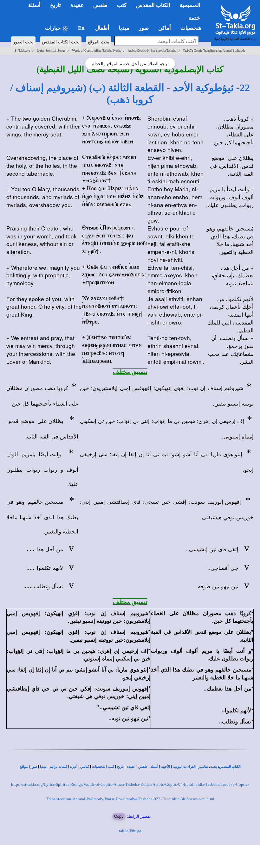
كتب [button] (122, 5)
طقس (142, 766)
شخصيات (98, 766)
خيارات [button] (53, 28)
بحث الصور (23, 41)
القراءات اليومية (184, 766)
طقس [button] (100, 5)
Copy (119, 816)
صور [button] (144, 28)
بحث (213, 766)
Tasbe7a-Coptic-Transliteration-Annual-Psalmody (214, 50)
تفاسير (203, 766)
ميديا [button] (124, 28)
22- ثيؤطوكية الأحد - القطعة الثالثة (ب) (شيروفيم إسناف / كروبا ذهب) (130, 93)
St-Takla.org (22, 50)
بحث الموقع (98, 41)
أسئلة (154, 766)
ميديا (43, 766)
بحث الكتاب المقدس (61, 41)
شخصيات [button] (192, 28)
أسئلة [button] (34, 5)
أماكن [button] (164, 28)
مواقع (24, 766)
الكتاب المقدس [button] (153, 5)
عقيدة (131, 766)
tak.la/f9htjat (130, 831)
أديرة (73, 766)
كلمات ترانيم (58, 766)
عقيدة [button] (77, 5)
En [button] (82, 28)
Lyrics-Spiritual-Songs (51, 50)
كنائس (84, 766)
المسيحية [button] (190, 5)
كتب (111, 766)
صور (34, 766)
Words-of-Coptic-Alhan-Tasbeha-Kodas (96, 50)
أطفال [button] (102, 28)
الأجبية (165, 766)
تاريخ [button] (55, 5)
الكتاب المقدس (230, 766)
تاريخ (120, 766)
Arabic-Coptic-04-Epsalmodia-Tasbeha (152, 50)
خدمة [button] (194, 18)
